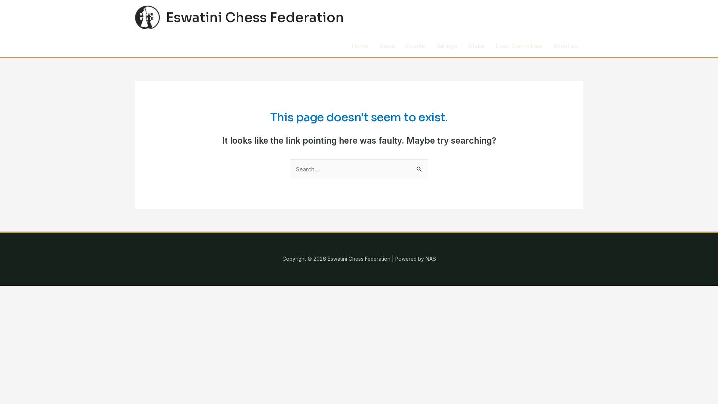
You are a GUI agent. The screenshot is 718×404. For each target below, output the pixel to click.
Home (360, 45)
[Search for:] (359, 169)
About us (565, 45)
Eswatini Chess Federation (255, 17)
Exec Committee (518, 45)
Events (415, 45)
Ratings (446, 45)
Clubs (477, 45)
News (387, 45)
